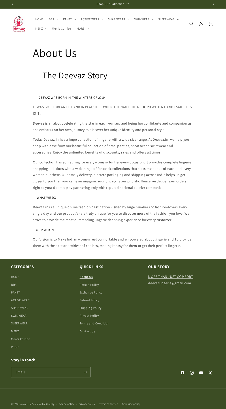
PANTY (15, 292)
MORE (15, 347)
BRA (14, 285)
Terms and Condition (94, 323)
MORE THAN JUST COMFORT (170, 276)
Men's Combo (20, 339)
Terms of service (108, 403)
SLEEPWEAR (19, 323)
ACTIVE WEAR (20, 300)
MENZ (15, 331)
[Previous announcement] (12, 4)
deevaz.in (25, 404)
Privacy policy (87, 403)
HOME (15, 277)
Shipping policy (131, 403)
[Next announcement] (213, 4)
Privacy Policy (89, 316)
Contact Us (87, 331)
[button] (53, 19)
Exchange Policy (91, 292)
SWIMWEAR (19, 316)
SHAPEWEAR (19, 308)
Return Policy (89, 285)
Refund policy (66, 403)
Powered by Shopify (43, 404)
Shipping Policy (91, 308)
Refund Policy (89, 300)
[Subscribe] (85, 372)
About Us (86, 277)
